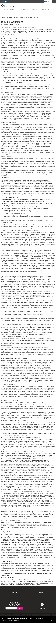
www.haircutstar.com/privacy (13, 78)
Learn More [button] (16, 620)
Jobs (51, 615)
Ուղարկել (20, 608)
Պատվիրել (34, 9)
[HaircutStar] (42, 605)
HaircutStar (30, 29)
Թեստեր (40, 615)
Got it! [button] (52, 619)
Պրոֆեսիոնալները (45, 9)
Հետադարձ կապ (8, 615)
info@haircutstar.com (14, 193)
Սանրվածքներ (24, 9)
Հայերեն (48, 1)
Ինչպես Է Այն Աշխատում (10, 9)
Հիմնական (4, 17)
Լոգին (5, 13)
